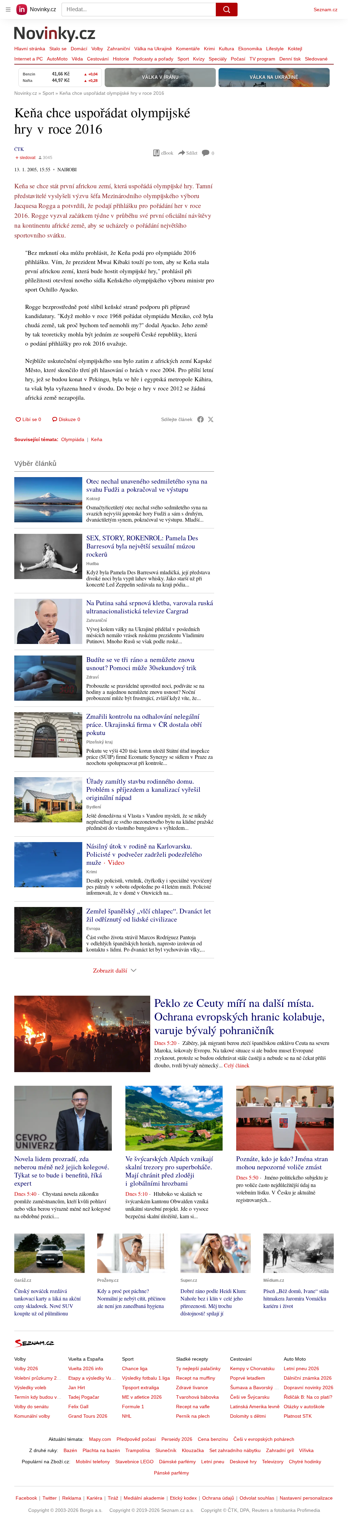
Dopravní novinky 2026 (308, 1387)
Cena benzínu (213, 1439)
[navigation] (8, 9)
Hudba (92, 563)
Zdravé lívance (192, 1387)
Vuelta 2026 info (85, 1368)
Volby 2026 (26, 1368)
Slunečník (165, 1450)
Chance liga (134, 1368)
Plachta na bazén (101, 1450)
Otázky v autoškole (304, 1406)
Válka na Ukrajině (153, 48)
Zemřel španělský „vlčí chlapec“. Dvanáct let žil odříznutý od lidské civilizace (148, 915)
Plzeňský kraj (99, 742)
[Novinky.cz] (55, 35)
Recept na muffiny (195, 1378)
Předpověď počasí (136, 1439)
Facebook (26, 1498)
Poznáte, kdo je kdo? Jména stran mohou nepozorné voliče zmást (282, 1162)
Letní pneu (212, 1461)
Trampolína (137, 1450)
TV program (262, 59)
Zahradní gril (280, 1450)
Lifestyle (275, 48)
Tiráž (113, 1498)
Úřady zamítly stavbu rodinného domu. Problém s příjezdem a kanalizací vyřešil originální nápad (143, 789)
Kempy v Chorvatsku (252, 1368)
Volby (97, 48)
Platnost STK (298, 1416)
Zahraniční (118, 48)
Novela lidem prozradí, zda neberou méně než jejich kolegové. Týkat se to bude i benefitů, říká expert (61, 1171)
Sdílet (191, 153)
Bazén (70, 1450)
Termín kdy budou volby (40, 1397)
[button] (48, 499)
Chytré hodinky (305, 1461)
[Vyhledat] (227, 9)
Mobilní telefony (93, 1461)
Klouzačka (193, 1450)
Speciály (218, 59)
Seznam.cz (325, 9)
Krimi (209, 48)
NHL (127, 1416)
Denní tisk (290, 59)
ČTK (19, 149)
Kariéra (94, 1498)
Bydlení (93, 807)
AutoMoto (57, 59)
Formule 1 (133, 1406)
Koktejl (295, 48)
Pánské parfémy (171, 1473)
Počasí (238, 59)
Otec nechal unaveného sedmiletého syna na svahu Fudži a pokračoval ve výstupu (146, 485)
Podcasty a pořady (153, 59)
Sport (183, 59)
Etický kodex (183, 1498)
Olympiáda (72, 439)
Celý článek (236, 1065)
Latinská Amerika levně (255, 1406)
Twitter (49, 1498)
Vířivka (306, 1450)
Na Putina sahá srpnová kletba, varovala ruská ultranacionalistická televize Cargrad (149, 606)
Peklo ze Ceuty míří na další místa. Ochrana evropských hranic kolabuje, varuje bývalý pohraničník (239, 1016)
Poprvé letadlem (247, 1378)
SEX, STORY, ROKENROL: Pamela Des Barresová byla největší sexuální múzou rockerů (142, 546)
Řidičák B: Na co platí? (308, 1397)
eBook (167, 153)
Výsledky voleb (30, 1387)
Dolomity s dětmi (248, 1416)
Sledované (316, 59)
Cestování (98, 59)
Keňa (96, 439)
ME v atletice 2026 (142, 1397)
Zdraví (92, 677)
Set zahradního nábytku (235, 1450)
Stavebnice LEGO (134, 1461)
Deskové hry (243, 1461)
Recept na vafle (193, 1406)
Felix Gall (78, 1406)
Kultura (226, 48)
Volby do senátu (31, 1406)
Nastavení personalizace (306, 1498)
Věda (77, 59)
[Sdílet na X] (210, 419)
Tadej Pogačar (83, 1397)
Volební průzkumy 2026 (39, 1378)
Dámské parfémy (177, 1461)
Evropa (93, 928)
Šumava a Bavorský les (255, 1387)
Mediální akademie (144, 1498)
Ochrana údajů (218, 1498)
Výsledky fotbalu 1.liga (146, 1378)
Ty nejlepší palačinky (198, 1368)
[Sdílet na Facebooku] (200, 419)
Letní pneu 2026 (301, 1368)
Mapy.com (100, 1439)
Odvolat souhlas (257, 1498)
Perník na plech (193, 1416)
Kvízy (199, 59)
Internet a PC (28, 59)
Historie (121, 59)
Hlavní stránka (29, 48)
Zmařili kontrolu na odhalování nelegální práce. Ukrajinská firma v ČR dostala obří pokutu (144, 724)
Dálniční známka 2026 (308, 1378)
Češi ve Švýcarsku (249, 1397)
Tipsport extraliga (140, 1387)
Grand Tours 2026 (87, 1416)
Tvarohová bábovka (197, 1397)
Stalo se (58, 48)
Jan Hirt (76, 1387)
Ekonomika (250, 48)
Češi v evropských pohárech (263, 1439)
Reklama (71, 1498)
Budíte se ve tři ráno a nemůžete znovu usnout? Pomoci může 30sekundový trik (141, 663)
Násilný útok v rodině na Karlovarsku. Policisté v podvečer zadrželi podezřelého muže (144, 854)
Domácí (79, 48)
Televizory (272, 1461)
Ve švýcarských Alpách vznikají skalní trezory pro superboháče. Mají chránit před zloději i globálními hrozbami (169, 1171)
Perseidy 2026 (176, 1439)
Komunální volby (32, 1416)
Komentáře (188, 48)
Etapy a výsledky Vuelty (93, 1378)
